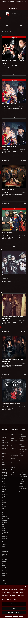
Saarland (13, 467)
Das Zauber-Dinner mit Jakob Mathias (4, 466)
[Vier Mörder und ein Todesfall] (14, 390)
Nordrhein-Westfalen (13, 459)
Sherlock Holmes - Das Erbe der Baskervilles (5, 548)
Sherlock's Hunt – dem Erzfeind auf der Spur (5, 577)
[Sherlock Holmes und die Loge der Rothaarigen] (14, 305)
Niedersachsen (14, 455)
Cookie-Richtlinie (8, 616)
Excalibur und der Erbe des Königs (4, 489)
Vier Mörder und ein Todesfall (11, 403)
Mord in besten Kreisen (4, 506)
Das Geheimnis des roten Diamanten (13, 60)
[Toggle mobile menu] (21, 25)
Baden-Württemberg (14, 435)
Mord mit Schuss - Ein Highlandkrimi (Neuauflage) (5, 514)
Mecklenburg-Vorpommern (14, 451)
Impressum (21, 616)
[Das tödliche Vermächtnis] (14, 133)
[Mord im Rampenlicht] (14, 176)
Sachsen (13, 469)
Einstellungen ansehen (14, 612)
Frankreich (13, 443)
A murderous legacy (5, 436)
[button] (25, 586)
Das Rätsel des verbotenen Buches (5, 451)
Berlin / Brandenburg (14, 439)
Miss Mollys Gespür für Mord (5, 496)
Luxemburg (13, 448)
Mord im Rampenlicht (8, 189)
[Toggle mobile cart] (7, 25)
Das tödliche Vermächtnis (10, 103)
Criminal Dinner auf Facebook (22, 481)
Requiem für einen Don (9, 275)
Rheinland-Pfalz (13, 463)
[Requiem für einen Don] (14, 262)
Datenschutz (15, 616)
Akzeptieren (14, 604)
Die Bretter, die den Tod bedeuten (5, 473)
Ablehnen (14, 608)
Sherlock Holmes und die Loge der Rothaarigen (12, 317)
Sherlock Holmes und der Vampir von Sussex (5, 558)
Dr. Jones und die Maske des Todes (5, 481)
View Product (6, 160)
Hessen (13, 445)
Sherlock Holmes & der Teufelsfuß (4, 539)
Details (14, 74)
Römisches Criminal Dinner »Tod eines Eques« (5, 530)
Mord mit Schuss (7, 232)
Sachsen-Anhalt (13, 473)
